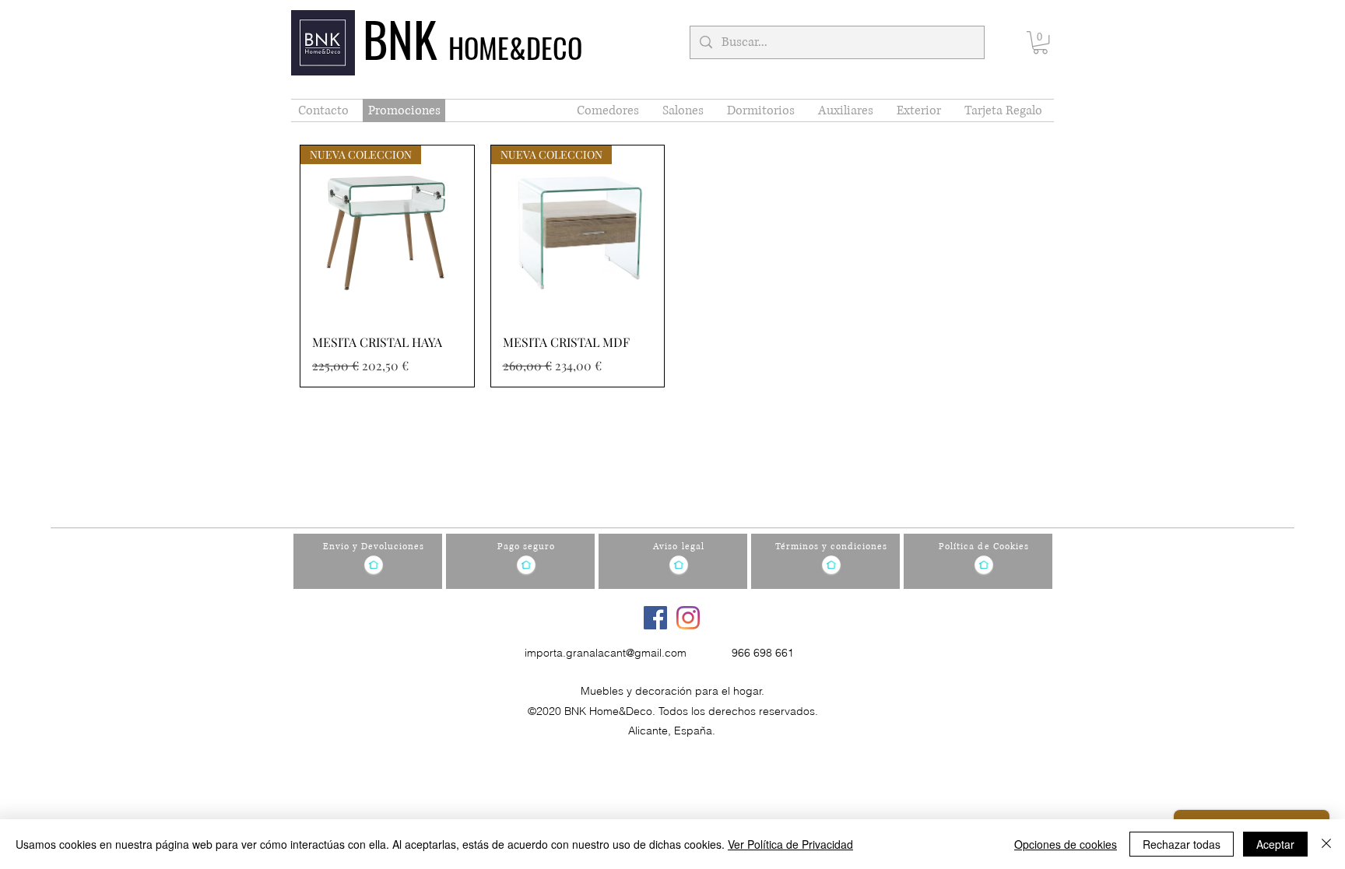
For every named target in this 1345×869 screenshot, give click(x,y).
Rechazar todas (1181, 844)
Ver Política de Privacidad (790, 844)
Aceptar (1275, 844)
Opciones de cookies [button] (1065, 844)
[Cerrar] (1326, 844)
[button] (1040, 42)
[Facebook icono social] (655, 617)
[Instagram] (688, 617)
